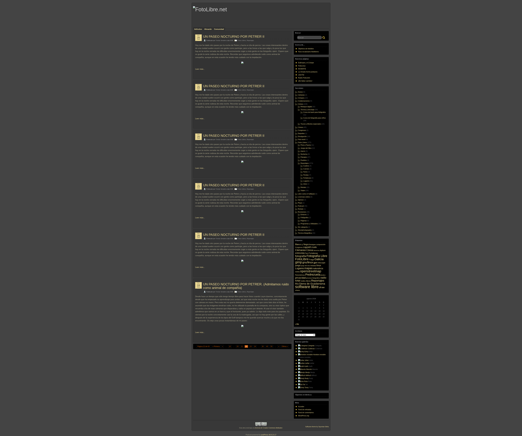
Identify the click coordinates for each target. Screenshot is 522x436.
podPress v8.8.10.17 (268, 435)
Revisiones (302, 212)
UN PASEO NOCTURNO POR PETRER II (233, 36)
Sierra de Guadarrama (312, 283)
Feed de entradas (304, 410)
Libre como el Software (306, 194)
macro (303, 151)
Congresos (302, 130)
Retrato (303, 187)
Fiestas (306, 175)
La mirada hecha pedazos (307, 72)
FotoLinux (301, 66)
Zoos (305, 184)
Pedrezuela (312, 274)
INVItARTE (302, 69)
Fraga (311, 259)
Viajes (303, 190)
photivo (323, 275)
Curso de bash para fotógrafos (314, 112)
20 (238, 346)
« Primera (216, 346)
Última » (285, 346)
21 (242, 346)
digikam (323, 250)
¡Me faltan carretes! (305, 81)
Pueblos (304, 160)
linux (318, 265)
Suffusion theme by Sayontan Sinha (317, 426)
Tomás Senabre (221, 40)
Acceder (301, 407)
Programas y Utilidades (309, 224)
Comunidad (219, 29)
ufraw (321, 287)
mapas (308, 268)
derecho (316, 250)
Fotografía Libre (317, 256)
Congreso (298, 247)
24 (255, 346)
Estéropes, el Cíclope (306, 63)
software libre (307, 286)
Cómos (300, 104)
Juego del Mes (306, 148)
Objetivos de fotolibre (306, 49)
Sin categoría (303, 227)
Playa (300, 203)
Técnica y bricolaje (307, 110)
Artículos (198, 29)
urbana (297, 290)
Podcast (301, 206)
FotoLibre (301, 259)
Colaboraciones (304, 101)
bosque (312, 244)
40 (267, 346)
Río (297, 284)
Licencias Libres (304, 197)
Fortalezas (307, 178)
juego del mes (305, 265)
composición (320, 244)
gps (315, 262)
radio (323, 277)
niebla (297, 272)
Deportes (301, 133)
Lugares (306, 181)
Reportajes (250, 40)
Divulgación (302, 136)
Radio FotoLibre (304, 78)
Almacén (208, 29)
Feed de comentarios (306, 413)
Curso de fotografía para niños (314, 118)
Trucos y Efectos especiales (311, 124)
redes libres (306, 281)
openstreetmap (310, 271)
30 (263, 346)
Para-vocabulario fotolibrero (308, 52)
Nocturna (304, 154)
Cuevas (306, 169)
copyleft (307, 247)
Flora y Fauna (306, 145)
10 (230, 346)
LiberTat (301, 75)
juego (298, 265)
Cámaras (301, 95)
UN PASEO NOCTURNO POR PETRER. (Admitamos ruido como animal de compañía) (246, 286)
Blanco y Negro (302, 244)
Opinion (301, 200)
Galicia (319, 259)
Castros (306, 166)
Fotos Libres (242, 40)
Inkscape (321, 263)
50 (271, 346)
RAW (297, 281)
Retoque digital (306, 107)
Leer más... (200, 69)
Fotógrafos (304, 218)
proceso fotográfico (313, 278)
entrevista (299, 253)
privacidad (300, 278)
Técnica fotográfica (305, 233)
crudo (314, 247)
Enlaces (304, 215)
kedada (313, 266)
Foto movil (301, 139)
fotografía (300, 256)
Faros (305, 172)
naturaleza (318, 268)
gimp (298, 262)
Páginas (304, 221)
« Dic (297, 324)
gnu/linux (307, 262)
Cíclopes (301, 98)
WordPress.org (303, 416)
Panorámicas (300, 275)
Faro (306, 253)
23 (251, 346)
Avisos (300, 92)
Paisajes (304, 157)
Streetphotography (305, 230)
